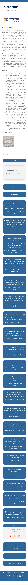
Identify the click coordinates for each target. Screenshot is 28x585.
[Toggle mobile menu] (25, 4)
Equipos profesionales (11, 170)
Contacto (8, 178)
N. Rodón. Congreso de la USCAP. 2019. (14, 322)
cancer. (20, 392)
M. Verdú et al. (8, 399)
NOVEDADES (14, 194)
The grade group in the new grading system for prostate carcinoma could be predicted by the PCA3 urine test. (15, 497)
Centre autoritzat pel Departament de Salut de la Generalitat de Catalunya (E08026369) (14, 546)
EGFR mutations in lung (12, 392)
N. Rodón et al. (9, 367)
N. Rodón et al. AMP (10, 211)
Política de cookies (14, 556)
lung (15, 396)
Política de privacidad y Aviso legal (14, 563)
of (13, 396)
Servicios (8, 167)
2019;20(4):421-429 (18, 340)
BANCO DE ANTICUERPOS (14, 187)
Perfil (7, 164)
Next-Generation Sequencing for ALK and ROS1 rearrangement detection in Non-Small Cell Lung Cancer (14, 331)
